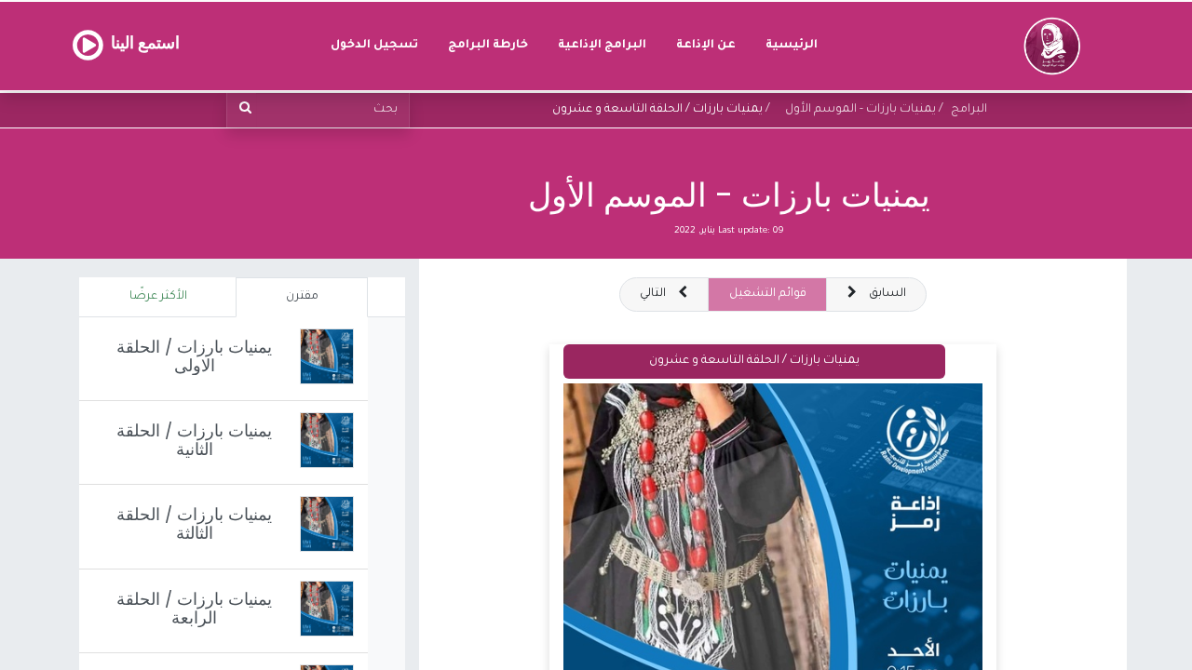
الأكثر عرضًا (158, 296)
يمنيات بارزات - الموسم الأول (729, 195)
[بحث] (242, 110)
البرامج (969, 109)
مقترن (302, 296)
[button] (664, 294)
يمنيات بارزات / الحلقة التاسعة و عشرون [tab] (754, 361)
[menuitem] (792, 46)
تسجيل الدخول (374, 45)
